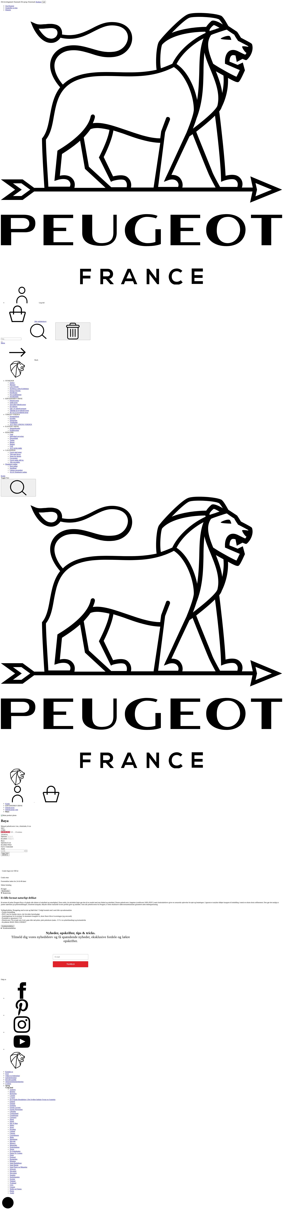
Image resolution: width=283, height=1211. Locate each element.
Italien (12, 1125)
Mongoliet (13, 1145)
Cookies (8, 1084)
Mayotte (12, 1141)
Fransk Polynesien (16, 1109)
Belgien (12, 1092)
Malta (12, 1137)
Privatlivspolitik (10, 1080)
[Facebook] (21, 998)
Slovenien (13, 1173)
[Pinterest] (21, 1015)
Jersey (12, 1127)
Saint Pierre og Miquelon (18, 1167)
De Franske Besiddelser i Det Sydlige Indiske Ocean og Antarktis (32, 1099)
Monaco (12, 1143)
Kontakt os (9, 1072)
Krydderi (4, 839)
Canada (12, 1096)
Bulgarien (13, 1094)
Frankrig (13, 1105)
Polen (12, 1155)
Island (12, 1121)
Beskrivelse (5, 891)
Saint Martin (14, 1165)
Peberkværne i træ (11, 810)
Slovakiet (13, 1171)
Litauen (12, 1133)
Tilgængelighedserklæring (14, 1082)
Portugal (13, 1157)
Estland (12, 1101)
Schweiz (13, 1169)
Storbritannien (15, 1177)
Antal (3, 849)
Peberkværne (9, 808)
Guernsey (13, 1117)
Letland (12, 1131)
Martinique (13, 1139)
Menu (3, 343)
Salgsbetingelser (11, 1078)
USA (11, 1185)
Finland (12, 1103)
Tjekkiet (12, 1181)
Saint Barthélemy (16, 1163)
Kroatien (13, 1129)
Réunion (13, 1161)
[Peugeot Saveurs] (141, 284)
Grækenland (14, 1113)
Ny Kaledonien (15, 1151)
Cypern (12, 1098)
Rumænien (13, 1159)
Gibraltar (13, 1111)
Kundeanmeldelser (8, 926)
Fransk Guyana (15, 1107)
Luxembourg (14, 1135)
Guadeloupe (14, 1115)
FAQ (7, 1074)
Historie (8, 10)
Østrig (12, 1191)
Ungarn (12, 1187)
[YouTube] (21, 1049)
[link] (24, 303)
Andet (12, 1193)
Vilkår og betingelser (12, 1076)
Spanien (12, 1175)
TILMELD (71, 964)
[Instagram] (21, 1032)
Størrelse (4, 837)
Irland (12, 1119)
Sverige (12, 1179)
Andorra (13, 1090)
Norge (12, 1149)
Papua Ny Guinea (16, 1153)
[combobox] (11, 339)
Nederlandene (14, 1147)
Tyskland (13, 1183)
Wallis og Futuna (16, 1189)
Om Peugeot (9, 6)
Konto (3, 476)
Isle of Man (14, 1123)
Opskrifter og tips (11, 8)
